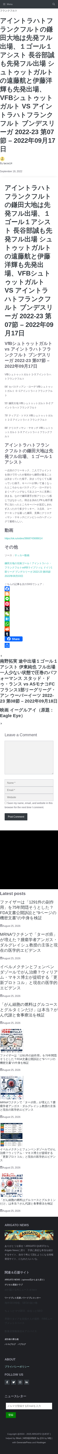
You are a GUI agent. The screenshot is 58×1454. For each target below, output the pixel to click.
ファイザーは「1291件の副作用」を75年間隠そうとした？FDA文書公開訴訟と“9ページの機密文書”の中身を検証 (28, 1059)
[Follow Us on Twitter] (13, 1382)
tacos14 (8, 163)
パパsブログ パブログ (15, 1344)
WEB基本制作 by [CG (33, 1438)
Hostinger (41, 1442)
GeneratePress (24, 1442)
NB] (49, 1438)
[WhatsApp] (29, 623)
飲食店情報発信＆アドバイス (21, 1331)
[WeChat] (29, 613)
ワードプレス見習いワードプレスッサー (23, 1298)
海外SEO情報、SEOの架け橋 (21, 1303)
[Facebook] (29, 588)
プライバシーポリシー (17, 1366)
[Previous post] (1, 656)
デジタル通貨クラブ (14, 1284)
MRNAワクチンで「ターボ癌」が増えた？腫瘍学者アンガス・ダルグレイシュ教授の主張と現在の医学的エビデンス (28, 1106)
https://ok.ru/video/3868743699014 (24, 538)
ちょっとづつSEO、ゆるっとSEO (23, 1311)
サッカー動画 (22, 555)
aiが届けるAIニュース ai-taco (21, 1289)
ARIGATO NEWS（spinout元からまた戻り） (25, 1279)
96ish (18, 1438)
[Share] (29, 645)
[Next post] (1, 724)
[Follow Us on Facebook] (7, 1382)
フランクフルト (8, 10)
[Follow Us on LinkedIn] (26, 1382)
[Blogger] (29, 593)
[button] (53, 4)
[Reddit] (29, 628)
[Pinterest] (29, 603)
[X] (29, 608)
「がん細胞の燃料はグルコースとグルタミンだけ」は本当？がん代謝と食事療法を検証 (29, 1009)
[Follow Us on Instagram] (20, 1382)
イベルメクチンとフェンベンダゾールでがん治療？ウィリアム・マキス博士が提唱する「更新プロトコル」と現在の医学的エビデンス (29, 977)
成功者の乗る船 (12, 1339)
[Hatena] (29, 618)
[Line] (29, 598)
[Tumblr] (29, 633)
